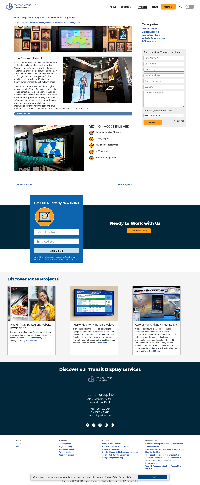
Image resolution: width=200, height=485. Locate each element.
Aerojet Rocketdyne (110, 449)
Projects (26, 17)
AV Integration (38, 17)
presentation (69, 23)
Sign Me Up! (57, 250)
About (18, 444)
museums (59, 23)
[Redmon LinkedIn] (112, 429)
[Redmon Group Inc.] (21, 9)
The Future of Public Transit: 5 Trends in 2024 (164, 458)
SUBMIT (153, 122)
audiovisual (24, 23)
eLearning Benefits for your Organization (162, 455)
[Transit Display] (100, 386)
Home (17, 17)
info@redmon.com (103, 415)
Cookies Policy (111, 477)
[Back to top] (194, 482)
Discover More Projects (33, 279)
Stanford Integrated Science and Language (120, 452)
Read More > (31, 340)
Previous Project (23, 184)
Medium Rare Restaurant (112, 444)
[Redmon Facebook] (94, 429)
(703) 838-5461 (103, 409)
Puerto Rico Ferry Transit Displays (116, 446)
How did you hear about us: (158, 110)
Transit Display (149, 28)
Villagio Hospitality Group (112, 458)
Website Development (154, 38)
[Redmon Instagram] (100, 429)
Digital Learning (150, 32)
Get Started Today (139, 230)
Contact (19, 446)
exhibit (41, 23)
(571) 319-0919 (102, 412)
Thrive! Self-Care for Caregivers (115, 455)
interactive (49, 23)
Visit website (23, 114)
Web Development (66, 455)
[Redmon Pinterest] (106, 429)
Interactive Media (151, 35)
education (34, 23)
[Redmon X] (88, 429)
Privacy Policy (131, 481)
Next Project (125, 184)
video (77, 23)
